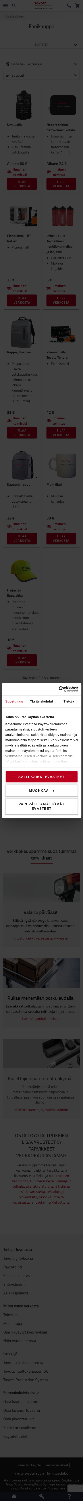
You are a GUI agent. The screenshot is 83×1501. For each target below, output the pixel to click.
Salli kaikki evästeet (41, 777)
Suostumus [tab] (14, 701)
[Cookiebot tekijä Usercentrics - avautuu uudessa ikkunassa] (59, 689)
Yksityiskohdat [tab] (41, 701)
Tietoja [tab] (69, 701)
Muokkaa (39, 790)
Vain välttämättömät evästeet (42, 806)
